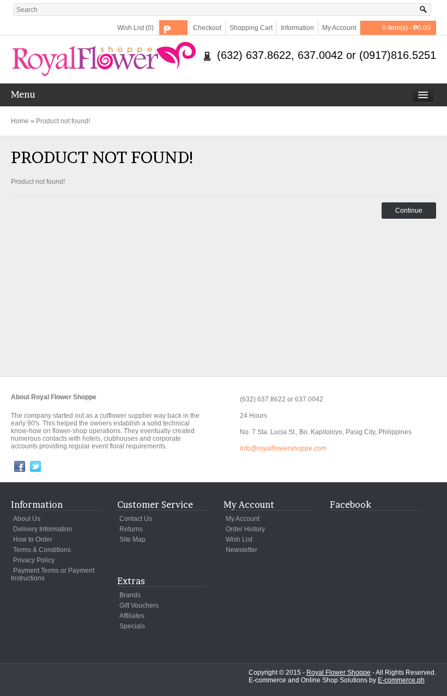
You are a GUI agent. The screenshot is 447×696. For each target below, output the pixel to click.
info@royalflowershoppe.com (283, 448)
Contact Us (135, 519)
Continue (408, 210)
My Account (339, 28)
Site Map (132, 539)
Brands (130, 595)
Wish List (239, 539)
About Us (26, 519)
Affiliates (131, 616)
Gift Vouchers (139, 605)
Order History (245, 529)
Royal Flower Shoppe (338, 672)
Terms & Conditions (42, 550)
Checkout (207, 28)
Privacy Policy (34, 560)
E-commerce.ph (401, 680)
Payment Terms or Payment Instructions (52, 574)
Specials (132, 626)
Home (20, 121)
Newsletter (241, 550)
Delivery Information (43, 529)
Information (297, 28)
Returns (131, 529)
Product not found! (63, 121)
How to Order (32, 539)
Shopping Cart (251, 28)
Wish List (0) (135, 28)
